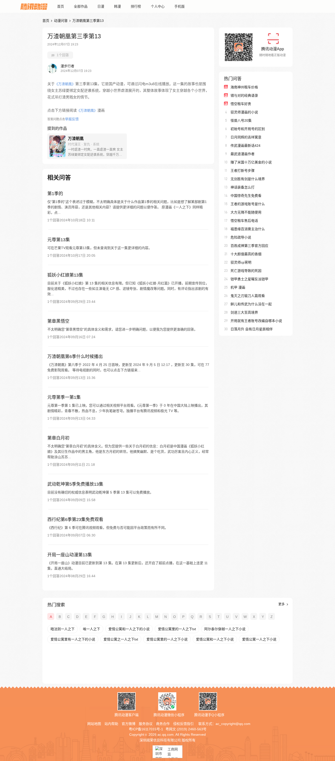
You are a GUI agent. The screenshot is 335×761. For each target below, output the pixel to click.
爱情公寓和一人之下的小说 (129, 629)
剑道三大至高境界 (244, 312)
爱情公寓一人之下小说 (259, 639)
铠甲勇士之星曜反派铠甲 (249, 279)
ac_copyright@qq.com (233, 724)
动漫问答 (61, 21)
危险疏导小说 (241, 237)
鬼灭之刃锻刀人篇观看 (248, 296)
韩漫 (117, 6)
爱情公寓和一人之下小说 (215, 639)
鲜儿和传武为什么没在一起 (251, 304)
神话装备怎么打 (243, 187)
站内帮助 (111, 724)
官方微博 (128, 724)
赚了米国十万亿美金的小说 (251, 162)
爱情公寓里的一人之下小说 (167, 639)
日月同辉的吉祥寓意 (246, 137)
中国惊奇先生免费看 (246, 196)
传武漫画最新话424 (245, 145)
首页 (60, 6)
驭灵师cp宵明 (241, 262)
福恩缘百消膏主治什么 (248, 229)
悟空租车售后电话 (244, 221)
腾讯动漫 (33, 6)
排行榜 (136, 6)
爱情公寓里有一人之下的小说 (73, 639)
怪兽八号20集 (241, 120)
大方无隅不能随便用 (246, 212)
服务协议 (146, 724)
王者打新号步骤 (243, 171)
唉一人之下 (91, 629)
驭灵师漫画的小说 (244, 112)
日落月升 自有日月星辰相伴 (252, 329)
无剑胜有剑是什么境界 (248, 179)
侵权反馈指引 (183, 724)
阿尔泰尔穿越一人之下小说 (224, 629)
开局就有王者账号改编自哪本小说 (256, 321)
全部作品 (81, 6)
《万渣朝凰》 (65, 84)
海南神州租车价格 (244, 87)
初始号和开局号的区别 (248, 129)
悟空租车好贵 (241, 104)
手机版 (179, 6)
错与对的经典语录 (244, 95)
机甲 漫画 (238, 287)
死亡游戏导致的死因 (246, 271)
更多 (282, 604)
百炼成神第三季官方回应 (249, 246)
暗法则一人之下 (63, 629)
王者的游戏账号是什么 (248, 204)
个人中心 (158, 6)
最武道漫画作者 (243, 154)
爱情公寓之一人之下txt (120, 639)
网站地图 (94, 724)
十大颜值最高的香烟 (246, 254)
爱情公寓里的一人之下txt (177, 629)
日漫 (100, 6)
